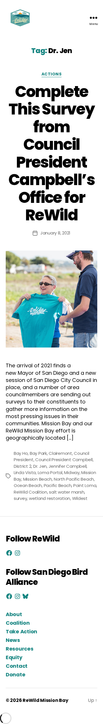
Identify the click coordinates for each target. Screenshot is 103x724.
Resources (19, 648)
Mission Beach (37, 479)
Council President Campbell (63, 460)
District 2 (22, 466)
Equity (14, 657)
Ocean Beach (28, 485)
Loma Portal (50, 472)
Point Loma (84, 485)
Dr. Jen (40, 466)
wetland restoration (49, 498)
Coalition (18, 622)
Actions (51, 74)
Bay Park (38, 453)
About (14, 614)
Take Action (21, 631)
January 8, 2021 (55, 233)
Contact (16, 665)
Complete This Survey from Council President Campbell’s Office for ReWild (51, 153)
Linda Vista (25, 472)
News (13, 640)
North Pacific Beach (74, 479)
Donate (15, 674)
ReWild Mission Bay (45, 700)
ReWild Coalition (30, 492)
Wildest (80, 498)
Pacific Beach (58, 485)
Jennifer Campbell (68, 466)
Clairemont (60, 453)
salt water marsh (66, 492)
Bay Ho (21, 453)
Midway (71, 472)
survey (20, 498)
